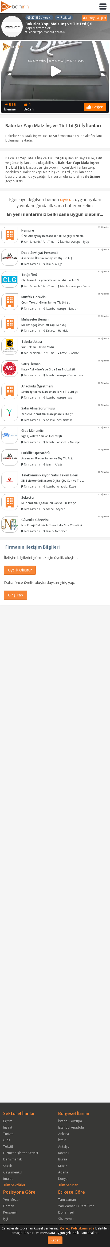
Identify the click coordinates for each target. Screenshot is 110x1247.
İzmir (62, 1140)
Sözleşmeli (66, 1218)
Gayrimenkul (12, 1172)
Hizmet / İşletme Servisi (20, 1153)
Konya (63, 1178)
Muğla (62, 1166)
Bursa (62, 1159)
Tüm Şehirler (68, 1185)
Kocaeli (63, 1153)
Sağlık (7, 1166)
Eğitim (7, 1121)
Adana (63, 1172)
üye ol (66, 199)
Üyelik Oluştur (20, 570)
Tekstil (8, 1146)
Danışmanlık (12, 1159)
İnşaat (7, 1127)
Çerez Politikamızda (77, 1228)
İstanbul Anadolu (71, 1127)
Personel (10, 1212)
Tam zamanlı (67, 1199)
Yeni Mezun (11, 1199)
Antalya (63, 1146)
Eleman (8, 1206)
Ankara (63, 1133)
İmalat (8, 1178)
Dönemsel (66, 1212)
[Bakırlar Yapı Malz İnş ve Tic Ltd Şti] (12, 26)
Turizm (8, 1133)
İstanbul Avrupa (70, 1121)
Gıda (6, 1140)
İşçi (5, 1218)
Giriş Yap (15, 594)
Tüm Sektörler (14, 1185)
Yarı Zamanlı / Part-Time (76, 1206)
